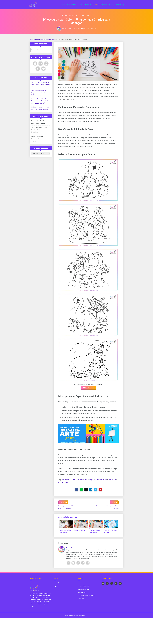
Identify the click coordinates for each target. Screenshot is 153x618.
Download (85, 15)
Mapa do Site (57, 586)
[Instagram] (78, 562)
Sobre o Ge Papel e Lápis (84, 589)
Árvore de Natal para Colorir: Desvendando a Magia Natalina (95, 530)
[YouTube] (73, 562)
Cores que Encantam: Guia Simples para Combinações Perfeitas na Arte (38, 93)
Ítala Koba (64, 28)
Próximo (114, 502)
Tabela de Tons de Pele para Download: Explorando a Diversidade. (39, 130)
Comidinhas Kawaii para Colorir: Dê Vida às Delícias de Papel (111, 530)
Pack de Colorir (63, 482)
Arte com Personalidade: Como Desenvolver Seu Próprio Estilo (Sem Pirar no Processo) (40, 101)
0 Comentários (85, 28)
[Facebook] (76, 489)
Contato (80, 583)
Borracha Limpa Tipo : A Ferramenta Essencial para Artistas (38, 139)
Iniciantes (41, 39)
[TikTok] (82, 562)
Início (31, 39)
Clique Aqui (88, 388)
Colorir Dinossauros (100, 479)
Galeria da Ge (81, 598)
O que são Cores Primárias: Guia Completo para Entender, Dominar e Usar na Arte (40, 85)
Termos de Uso (82, 592)
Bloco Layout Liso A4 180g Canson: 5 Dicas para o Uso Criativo (68, 507)
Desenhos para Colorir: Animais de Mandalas (80, 529)
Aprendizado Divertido (69, 479)
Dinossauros (112, 479)
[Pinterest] (100, 489)
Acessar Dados (58, 583)
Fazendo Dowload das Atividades (86, 595)
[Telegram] (95, 489)
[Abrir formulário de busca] (123, 4)
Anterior (63, 502)
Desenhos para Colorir (71, 15)
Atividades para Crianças (85, 479)
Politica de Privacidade (83, 586)
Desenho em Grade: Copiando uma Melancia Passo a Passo (65, 530)
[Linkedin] (90, 489)
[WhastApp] (81, 489)
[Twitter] (86, 489)
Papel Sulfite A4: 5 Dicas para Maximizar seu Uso (107, 507)
